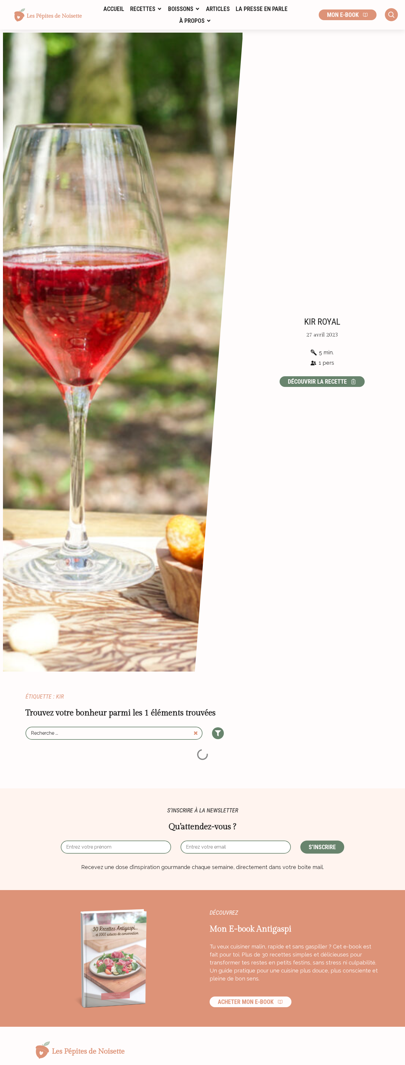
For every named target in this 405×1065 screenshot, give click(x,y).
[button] (146, 9)
